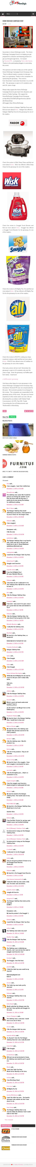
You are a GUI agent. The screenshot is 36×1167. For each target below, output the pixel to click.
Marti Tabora (10, 508)
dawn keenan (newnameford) (15, 879)
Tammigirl (9, 601)
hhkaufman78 (11, 561)
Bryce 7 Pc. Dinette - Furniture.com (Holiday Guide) (15, 471)
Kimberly (9, 919)
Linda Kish (10, 1046)
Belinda (9, 818)
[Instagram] (21, 8)
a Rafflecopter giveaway (10, 379)
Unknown (9, 521)
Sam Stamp (10, 1107)
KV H (8, 592)
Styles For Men (15, 1129)
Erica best (10, 1086)
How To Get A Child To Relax (10, 438)
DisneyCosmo (10, 492)
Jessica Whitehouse (12, 1095)
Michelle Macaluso (12, 624)
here (17, 109)
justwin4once (10, 1055)
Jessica (9, 983)
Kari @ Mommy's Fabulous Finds (16, 828)
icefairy (9, 1077)
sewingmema (10, 552)
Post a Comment (9, 1120)
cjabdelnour (10, 538)
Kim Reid (9, 633)
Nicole (8, 1067)
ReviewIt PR (8, 61)
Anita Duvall (10, 1004)
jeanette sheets (11, 890)
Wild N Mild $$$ (11, 804)
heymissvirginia (11, 781)
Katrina (9, 749)
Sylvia (8, 656)
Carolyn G (9, 958)
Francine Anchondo (12, 647)
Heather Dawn (11, 937)
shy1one (9, 691)
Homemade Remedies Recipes (9, 455)
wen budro (10, 770)
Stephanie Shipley (12, 716)
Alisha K (9, 791)
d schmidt (10, 849)
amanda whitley (11, 1035)
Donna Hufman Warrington (14, 673)
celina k (9, 928)
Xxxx (8, 483)
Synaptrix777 (10, 898)
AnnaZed (9, 700)
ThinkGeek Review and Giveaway (19, 1137)
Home (4, 411)
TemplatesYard (18, 1164)
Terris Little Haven (26, 61)
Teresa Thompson (12, 1016)
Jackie (8, 858)
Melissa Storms (11, 726)
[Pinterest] (18, 8)
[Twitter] (14, 8)
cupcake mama (11, 570)
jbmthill (9, 967)
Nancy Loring (10, 760)
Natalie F (9, 739)
